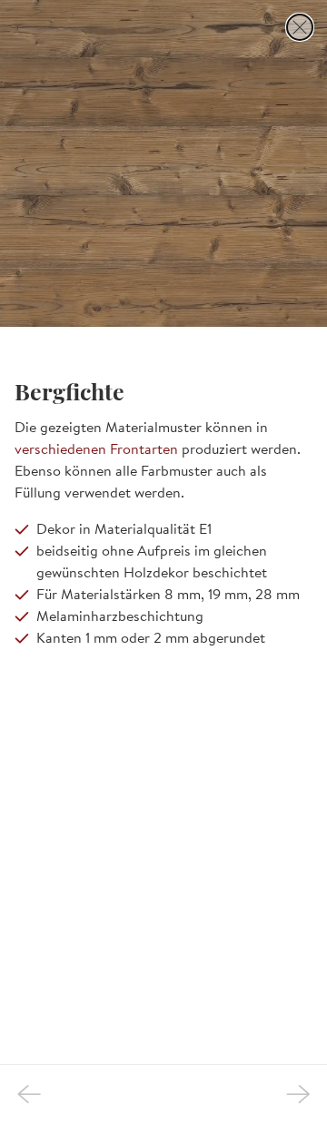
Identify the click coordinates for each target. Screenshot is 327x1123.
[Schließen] (299, 27)
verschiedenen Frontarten (96, 448)
